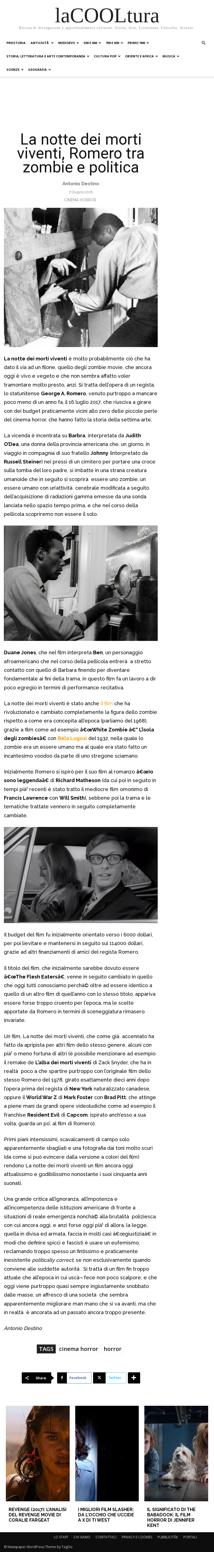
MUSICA (168, 56)
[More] (134, 1377)
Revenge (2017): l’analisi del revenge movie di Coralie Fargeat (37, 1515)
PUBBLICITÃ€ (167, 1537)
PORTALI (190, 1537)
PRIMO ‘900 (136, 43)
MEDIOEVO (66, 43)
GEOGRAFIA (37, 69)
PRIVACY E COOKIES (137, 1537)
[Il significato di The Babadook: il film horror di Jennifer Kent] (176, 1453)
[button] (203, 43)
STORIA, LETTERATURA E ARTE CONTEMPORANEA (45, 56)
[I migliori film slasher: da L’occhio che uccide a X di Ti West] (107, 1453)
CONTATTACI (106, 1537)
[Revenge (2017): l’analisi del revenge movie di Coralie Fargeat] (37, 1453)
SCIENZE (13, 69)
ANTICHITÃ (40, 43)
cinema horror (78, 1349)
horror (112, 1349)
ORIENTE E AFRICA (139, 56)
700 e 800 (112, 43)
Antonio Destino (80, 183)
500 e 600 (90, 43)
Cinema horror (80, 200)
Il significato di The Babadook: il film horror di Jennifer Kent (171, 1517)
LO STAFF (61, 1537)
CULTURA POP (105, 56)
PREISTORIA (16, 43)
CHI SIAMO (82, 1537)
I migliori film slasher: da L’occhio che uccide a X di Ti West (106, 1515)
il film (107, 703)
